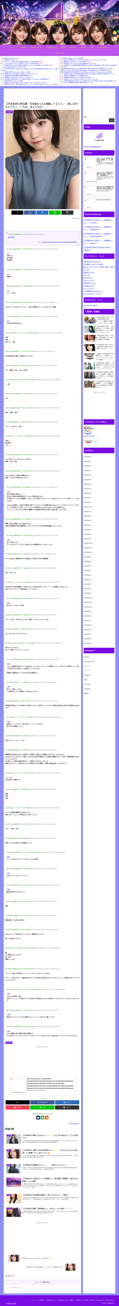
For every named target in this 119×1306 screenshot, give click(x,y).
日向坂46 (78, 1300)
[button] (67, 213)
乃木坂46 (9, 1042)
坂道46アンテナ (89, 272)
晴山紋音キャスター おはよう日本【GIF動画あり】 (77, 63)
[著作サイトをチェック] (38, 1117)
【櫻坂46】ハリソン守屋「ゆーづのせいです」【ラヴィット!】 (79, 79)
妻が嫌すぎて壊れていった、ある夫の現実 (73, 58)
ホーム (35, 1300)
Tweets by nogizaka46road (93, 146)
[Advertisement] (42, 96)
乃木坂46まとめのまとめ (92, 261)
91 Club (93, 222)
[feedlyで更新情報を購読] (42, 1117)
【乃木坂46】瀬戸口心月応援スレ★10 (96, 247)
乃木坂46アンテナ (90, 283)
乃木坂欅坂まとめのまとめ (93, 291)
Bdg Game (94, 229)
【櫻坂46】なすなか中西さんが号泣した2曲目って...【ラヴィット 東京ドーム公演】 (25, 82)
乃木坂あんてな (89, 286)
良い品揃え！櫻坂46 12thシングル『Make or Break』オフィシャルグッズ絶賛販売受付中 (26, 79)
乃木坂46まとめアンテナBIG (93, 264)
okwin (92, 243)
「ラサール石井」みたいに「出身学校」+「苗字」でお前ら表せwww (21, 63)
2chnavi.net (87, 278)
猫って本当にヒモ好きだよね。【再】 (13, 67)
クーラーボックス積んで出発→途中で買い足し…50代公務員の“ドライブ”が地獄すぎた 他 (86, 70)
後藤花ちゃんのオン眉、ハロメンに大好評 (74, 61)
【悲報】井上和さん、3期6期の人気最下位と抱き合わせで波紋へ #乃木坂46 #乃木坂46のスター (88, 73)
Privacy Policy (100, 1300)
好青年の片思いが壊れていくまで (11, 58)
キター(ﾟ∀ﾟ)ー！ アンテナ (93, 294)
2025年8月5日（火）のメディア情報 (13, 80)
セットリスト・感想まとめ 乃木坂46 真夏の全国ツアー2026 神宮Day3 (22, 61)
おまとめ (87, 275)
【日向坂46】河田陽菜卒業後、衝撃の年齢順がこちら (17, 75)
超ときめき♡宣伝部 (90, 305)
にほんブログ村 (89, 436)
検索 (85, 117)
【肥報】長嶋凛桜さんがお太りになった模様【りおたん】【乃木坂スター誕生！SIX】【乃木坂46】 (89, 80)
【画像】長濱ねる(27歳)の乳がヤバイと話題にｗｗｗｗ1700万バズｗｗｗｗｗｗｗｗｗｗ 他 (87, 72)
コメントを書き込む (42, 1282)
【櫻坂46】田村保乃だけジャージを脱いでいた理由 (17, 72)
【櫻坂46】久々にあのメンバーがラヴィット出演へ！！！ (18, 77)
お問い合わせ (110, 1300)
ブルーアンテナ (89, 280)
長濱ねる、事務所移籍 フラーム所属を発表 (74, 75)
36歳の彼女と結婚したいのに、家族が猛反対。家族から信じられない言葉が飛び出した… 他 (87, 68)
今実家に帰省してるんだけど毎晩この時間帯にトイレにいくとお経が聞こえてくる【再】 (26, 65)
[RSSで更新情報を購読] (47, 1117)
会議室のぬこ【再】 (9, 59)
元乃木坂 (85, 1300)
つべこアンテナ (89, 288)
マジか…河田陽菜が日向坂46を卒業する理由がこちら (77, 82)
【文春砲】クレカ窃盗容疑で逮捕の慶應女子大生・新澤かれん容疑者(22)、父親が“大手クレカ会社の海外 (90, 65)
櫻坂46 (72, 1300)
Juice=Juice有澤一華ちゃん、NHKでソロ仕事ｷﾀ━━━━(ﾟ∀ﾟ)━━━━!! (82, 59)
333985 (86, 250)
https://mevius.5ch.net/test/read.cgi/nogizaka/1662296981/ (59, 242)
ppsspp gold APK (96, 236)
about (92, 1300)
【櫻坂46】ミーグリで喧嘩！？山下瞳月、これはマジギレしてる (20, 73)
